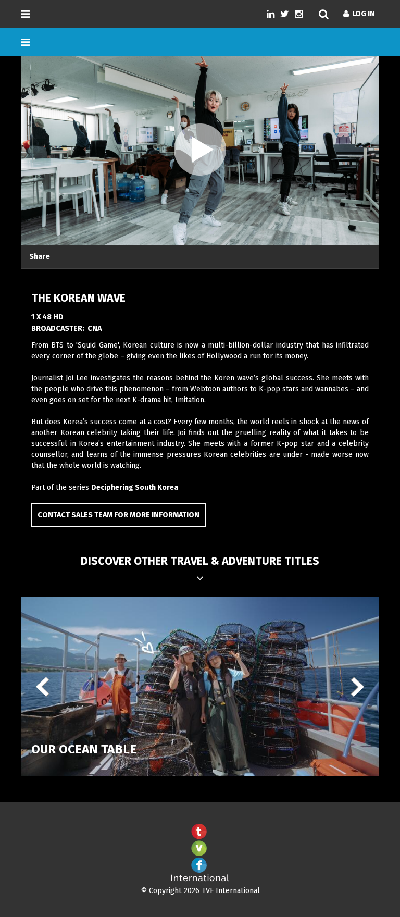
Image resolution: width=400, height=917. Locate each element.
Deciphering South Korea (134, 487)
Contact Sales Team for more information (118, 515)
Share (39, 256)
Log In (362, 13)
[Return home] (200, 879)
